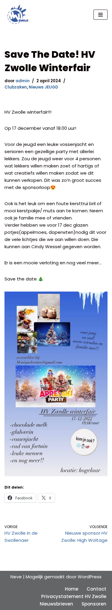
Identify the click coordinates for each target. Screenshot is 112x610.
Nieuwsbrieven (56, 604)
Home (71, 589)
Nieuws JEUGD (43, 87)
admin (23, 81)
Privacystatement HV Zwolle (73, 596)
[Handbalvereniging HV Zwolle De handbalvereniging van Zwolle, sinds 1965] (16, 14)
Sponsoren (94, 604)
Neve (16, 577)
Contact (96, 589)
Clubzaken (15, 87)
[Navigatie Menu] (100, 15)
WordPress (90, 577)
